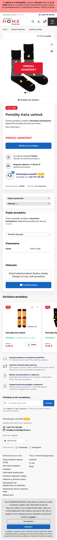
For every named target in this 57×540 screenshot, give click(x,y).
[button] (33, 22)
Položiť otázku (30, 285)
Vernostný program (11, 466)
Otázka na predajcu (29, 145)
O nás (32, 463)
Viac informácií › (13, 127)
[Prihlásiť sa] (38, 22)
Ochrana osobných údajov (15, 476)
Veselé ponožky (35, 29)
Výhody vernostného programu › (27, 158)
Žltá (38, 249)
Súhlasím (28, 527)
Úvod (5, 29)
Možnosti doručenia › (22, 167)
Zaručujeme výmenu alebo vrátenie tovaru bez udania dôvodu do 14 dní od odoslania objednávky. (31, 368)
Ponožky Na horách (15, 332)
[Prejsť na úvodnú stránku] (11, 22)
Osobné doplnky (18, 29)
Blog (31, 466)
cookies (32, 517)
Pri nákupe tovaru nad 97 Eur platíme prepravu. (29, 360)
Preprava (7, 469)
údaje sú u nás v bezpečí (16, 409)
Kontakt (32, 459)
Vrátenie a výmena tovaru (14, 479)
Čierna (33, 249)
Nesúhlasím (28, 521)
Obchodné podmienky (13, 472)
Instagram (36, 447)
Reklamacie (8, 495)
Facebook (23, 447)
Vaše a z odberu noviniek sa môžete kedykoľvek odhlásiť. (26, 410)
